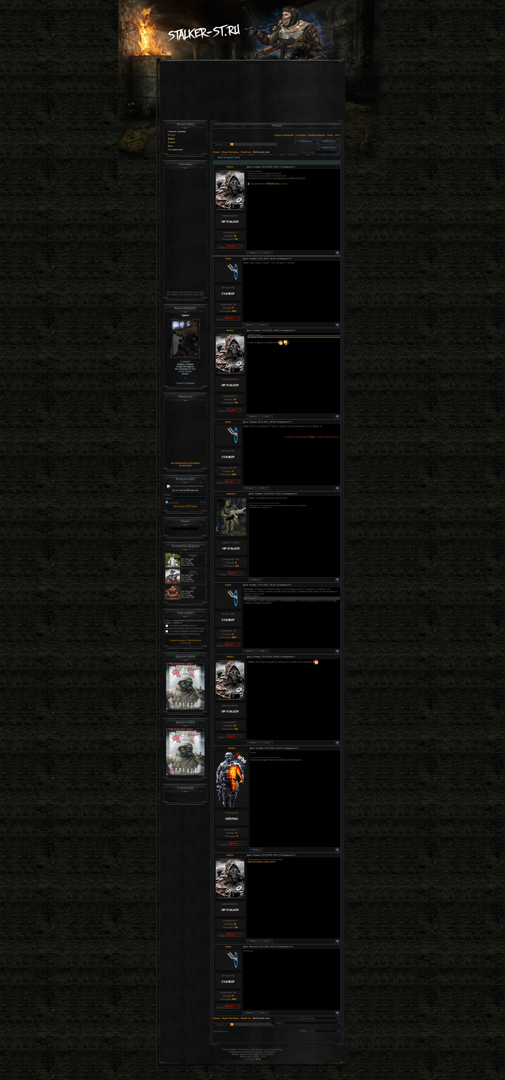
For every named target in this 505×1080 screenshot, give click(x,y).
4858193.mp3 (272, 183)
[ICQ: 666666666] (266, 253)
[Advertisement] (252, 92)
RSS (337, 135)
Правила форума (316, 135)
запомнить (174, 502)
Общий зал (246, 152)
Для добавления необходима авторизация (185, 464)
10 (292, 946)
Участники (300, 135)
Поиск (330, 135)
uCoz (258, 1059)
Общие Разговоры (230, 152)
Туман (228, 258)
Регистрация (192, 506)
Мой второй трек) (261, 152)
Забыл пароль (179, 506)
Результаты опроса (178, 640)
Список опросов (194, 640)
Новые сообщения (284, 135)
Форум (216, 152)
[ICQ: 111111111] (262, 325)
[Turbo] (231, 748)
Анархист (231, 494)
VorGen (230, 167)
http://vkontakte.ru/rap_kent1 (261, 861)
